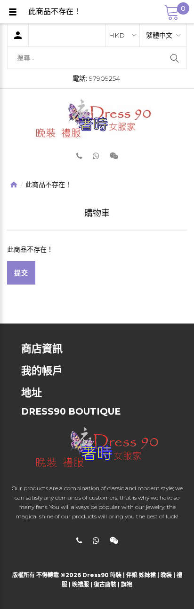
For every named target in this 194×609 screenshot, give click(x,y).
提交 (21, 273)
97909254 (104, 78)
